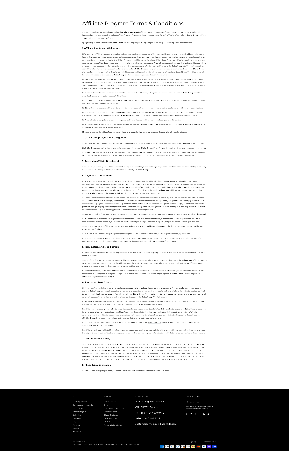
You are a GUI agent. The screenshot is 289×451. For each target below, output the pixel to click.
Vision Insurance (110, 412)
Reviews (107, 422)
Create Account (110, 401)
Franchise (76, 425)
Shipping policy (109, 444)
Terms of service (98, 444)
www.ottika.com (144, 318)
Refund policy (78, 444)
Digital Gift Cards (111, 415)
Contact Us (77, 418)
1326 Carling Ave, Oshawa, (149, 401)
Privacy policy (88, 444)
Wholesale (77, 432)
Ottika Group (81, 441)
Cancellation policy (134, 444)
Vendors (76, 428)
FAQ (74, 422)
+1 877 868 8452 (155, 413)
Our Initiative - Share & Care (83, 405)
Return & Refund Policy (113, 425)
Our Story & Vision (80, 401)
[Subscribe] (215, 402)
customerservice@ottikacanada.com (156, 424)
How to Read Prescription (114, 408)
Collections (77, 415)
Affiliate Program (79, 412)
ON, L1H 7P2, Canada (146, 407)
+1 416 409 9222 (151, 418)
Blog (106, 405)
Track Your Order (110, 418)
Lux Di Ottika (78, 408)
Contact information (121, 444)
